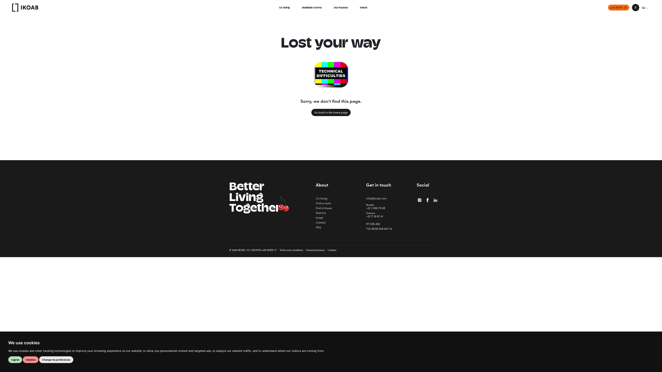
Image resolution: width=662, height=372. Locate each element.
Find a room (323, 203)
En (643, 7)
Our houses (341, 8)
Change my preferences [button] (56, 359)
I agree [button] (15, 359)
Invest (363, 8)
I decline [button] (31, 359)
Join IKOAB (616, 7)
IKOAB (25, 7)
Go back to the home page (331, 112)
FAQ (318, 227)
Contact (321, 222)
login (635, 7)
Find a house (324, 208)
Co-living (284, 8)
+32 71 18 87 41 (374, 216)
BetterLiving (254, 198)
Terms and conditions (291, 250)
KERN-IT (272, 250)
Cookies (332, 250)
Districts (321, 213)
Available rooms (312, 8)
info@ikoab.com (376, 198)
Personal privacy (315, 250)
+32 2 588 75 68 (375, 208)
